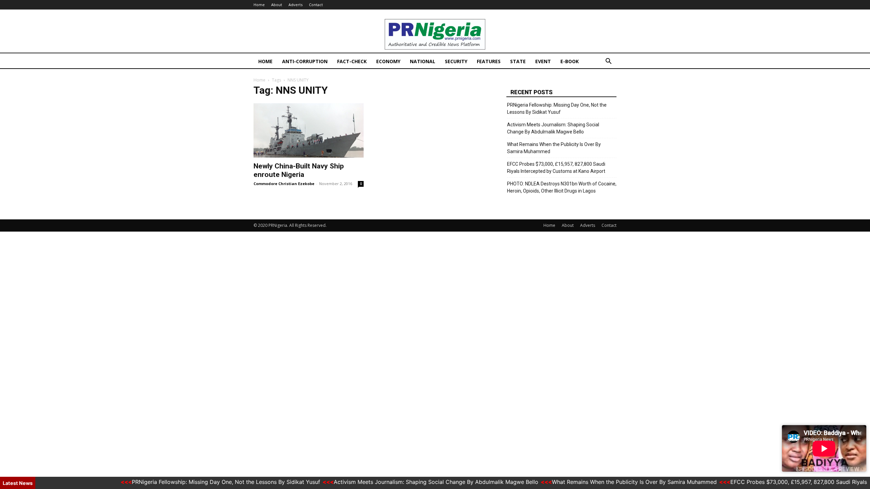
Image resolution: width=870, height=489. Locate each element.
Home (259, 4)
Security (456, 61)
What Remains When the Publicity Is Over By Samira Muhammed (554, 148)
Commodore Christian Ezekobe (284, 183)
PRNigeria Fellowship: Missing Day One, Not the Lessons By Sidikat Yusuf (557, 108)
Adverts (295, 4)
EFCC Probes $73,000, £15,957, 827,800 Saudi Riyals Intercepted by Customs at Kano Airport (556, 167)
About (276, 4)
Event (543, 61)
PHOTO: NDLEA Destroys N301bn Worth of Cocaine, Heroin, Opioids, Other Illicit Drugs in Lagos (561, 187)
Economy (388, 61)
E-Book (569, 61)
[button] (608, 62)
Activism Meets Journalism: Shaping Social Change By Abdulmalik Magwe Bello (553, 128)
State (518, 61)
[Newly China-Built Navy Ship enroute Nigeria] (309, 130)
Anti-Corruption (305, 61)
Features (489, 61)
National (422, 61)
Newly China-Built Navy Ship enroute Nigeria (299, 170)
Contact (316, 4)
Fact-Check (352, 61)
